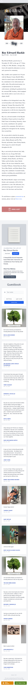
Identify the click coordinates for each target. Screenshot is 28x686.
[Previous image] (3, 535)
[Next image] (25, 535)
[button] (14, 318)
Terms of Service (18, 679)
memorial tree (20, 196)
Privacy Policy (10, 679)
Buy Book (15, 253)
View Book (7, 253)
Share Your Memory (10, 277)
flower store (19, 199)
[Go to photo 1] (12, 543)
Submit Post (14, 302)
